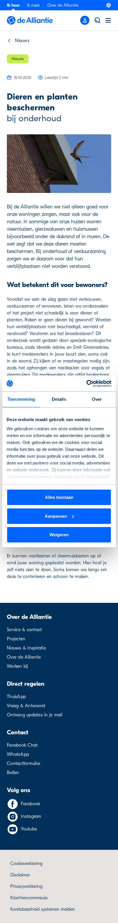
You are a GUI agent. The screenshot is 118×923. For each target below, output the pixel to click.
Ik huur (13, 5)
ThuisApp (16, 696)
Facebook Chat (22, 745)
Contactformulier (23, 763)
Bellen (13, 772)
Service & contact (24, 629)
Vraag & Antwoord (26, 705)
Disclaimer (20, 875)
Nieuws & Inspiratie (26, 648)
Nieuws (22, 40)
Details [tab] (59, 399)
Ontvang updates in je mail (34, 714)
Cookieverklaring (26, 863)
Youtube (29, 829)
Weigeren (59, 534)
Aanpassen (56, 515)
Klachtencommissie (29, 897)
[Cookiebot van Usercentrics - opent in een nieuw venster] (86, 383)
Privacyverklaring (26, 886)
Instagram (31, 816)
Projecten (16, 638)
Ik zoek (33, 5)
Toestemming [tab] (21, 399)
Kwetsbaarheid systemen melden (42, 909)
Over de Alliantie (62, 5)
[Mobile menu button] (84, 20)
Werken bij (17, 666)
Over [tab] (97, 399)
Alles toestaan (59, 497)
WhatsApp (18, 754)
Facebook (30, 803)
